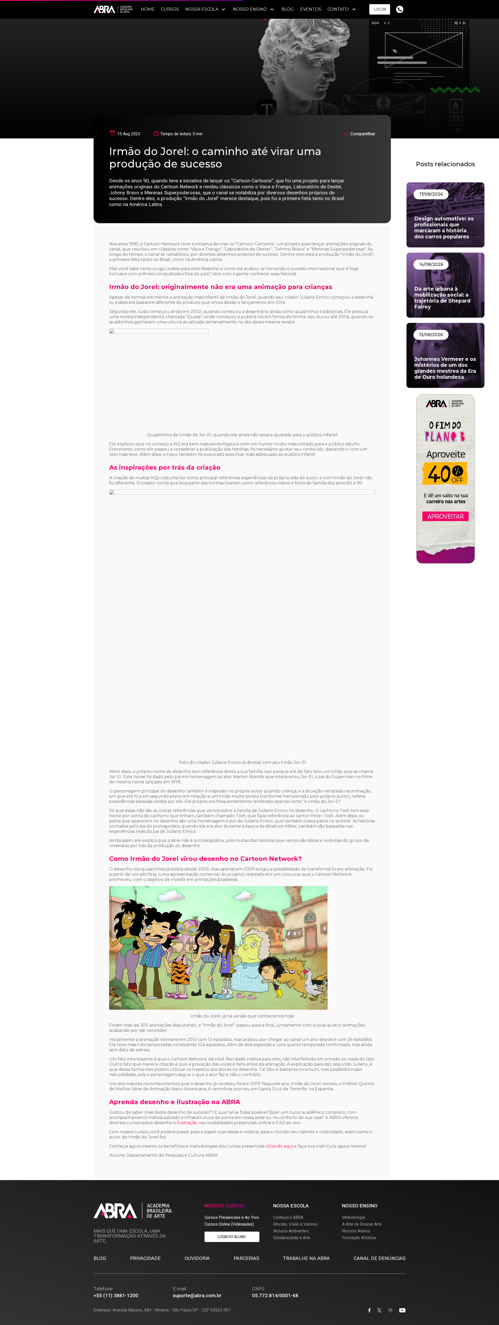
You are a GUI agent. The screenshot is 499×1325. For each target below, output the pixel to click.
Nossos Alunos (356, 1230)
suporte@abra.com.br (197, 1295)
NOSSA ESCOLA (201, 9)
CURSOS (170, 9)
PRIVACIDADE (145, 1258)
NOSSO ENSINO (250, 9)
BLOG (287, 9)
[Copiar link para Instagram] (390, 1310)
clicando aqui (279, 1146)
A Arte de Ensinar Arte (362, 1224)
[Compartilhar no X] (379, 1310)
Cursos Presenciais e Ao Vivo (232, 1217)
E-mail (179, 1289)
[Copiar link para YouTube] (402, 1310)
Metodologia (353, 1217)
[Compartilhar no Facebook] (369, 1310)
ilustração (187, 1122)
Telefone (103, 1289)
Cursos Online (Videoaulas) (229, 1224)
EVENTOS (310, 9)
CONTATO (338, 9)
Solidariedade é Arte (291, 1237)
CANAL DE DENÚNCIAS (379, 1258)
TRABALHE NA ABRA (306, 1258)
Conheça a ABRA (288, 1217)
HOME (148, 9)
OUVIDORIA (197, 1258)
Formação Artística (359, 1237)
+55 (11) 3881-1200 (116, 1295)
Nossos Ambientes (290, 1230)
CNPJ (258, 1289)
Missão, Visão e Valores (295, 1224)
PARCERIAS (246, 1258)
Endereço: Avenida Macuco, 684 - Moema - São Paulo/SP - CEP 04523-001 (162, 1310)
